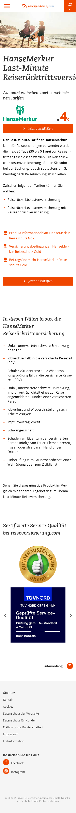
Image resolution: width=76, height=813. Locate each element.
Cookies (8, 706)
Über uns (9, 693)
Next (71, 615)
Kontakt (8, 700)
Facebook (17, 763)
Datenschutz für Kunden (19, 720)
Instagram (18, 772)
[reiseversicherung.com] (38, 6)
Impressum (10, 734)
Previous (5, 615)
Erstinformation (13, 741)
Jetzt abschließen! (40, 129)
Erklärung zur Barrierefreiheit (23, 727)
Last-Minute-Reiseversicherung (26, 496)
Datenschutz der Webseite (21, 713)
